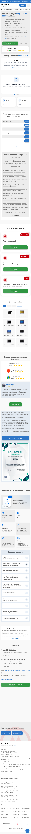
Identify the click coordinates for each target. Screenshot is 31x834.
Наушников (16, 817)
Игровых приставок (6, 808)
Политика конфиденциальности (15, 828)
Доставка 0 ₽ (24, 256)
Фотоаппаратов (26, 808)
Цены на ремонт (24, 43)
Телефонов (4, 817)
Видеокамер (25, 817)
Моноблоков (4, 814)
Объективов (16, 808)
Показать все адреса (6, 679)
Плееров (24, 814)
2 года (10, 496)
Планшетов (16, 814)
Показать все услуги (15, 146)
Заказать (27, 121)
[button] (14, 94)
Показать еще (15, 215)
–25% (26, 278)
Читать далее (15, 67)
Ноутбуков (3, 811)
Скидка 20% (24, 234)
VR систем (24, 811)
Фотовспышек (17, 811)
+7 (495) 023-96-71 (9, 650)
